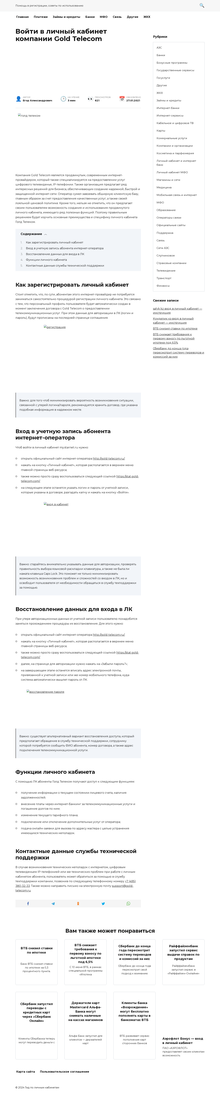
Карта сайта (25, 1071)
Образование (166, 210)
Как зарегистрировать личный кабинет (54, 242)
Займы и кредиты (66, 17)
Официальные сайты (171, 225)
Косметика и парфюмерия (175, 153)
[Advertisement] (78, 70)
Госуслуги (163, 77)
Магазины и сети (168, 179)
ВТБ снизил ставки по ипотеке (175, 328)
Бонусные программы (172, 62)
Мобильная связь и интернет (177, 195)
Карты (161, 130)
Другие (132, 17)
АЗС (159, 47)
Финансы (163, 285)
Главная (22, 17)
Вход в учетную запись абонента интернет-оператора (64, 248)
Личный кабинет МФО (172, 172)
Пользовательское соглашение (64, 1071)
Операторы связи (169, 217)
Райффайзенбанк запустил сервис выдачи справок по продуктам (183, 952)
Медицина (164, 187)
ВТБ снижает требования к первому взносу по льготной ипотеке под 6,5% (174, 338)
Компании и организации (175, 145)
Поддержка (165, 232)
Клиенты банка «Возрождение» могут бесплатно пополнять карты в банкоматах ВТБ (135, 1011)
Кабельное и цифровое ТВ (175, 123)
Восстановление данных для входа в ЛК (55, 254)
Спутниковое (166, 255)
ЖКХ (147, 17)
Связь (117, 17)
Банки (90, 17)
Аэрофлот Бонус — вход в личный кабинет (182, 1041)
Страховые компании (171, 263)
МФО (104, 17)
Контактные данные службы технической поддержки (65, 265)
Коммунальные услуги (172, 138)
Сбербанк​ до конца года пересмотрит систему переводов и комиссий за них (178, 352)
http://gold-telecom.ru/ (109, 458)
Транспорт (164, 278)
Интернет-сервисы (170, 115)
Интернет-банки (168, 108)
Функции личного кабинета (46, 259)
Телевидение (166, 270)
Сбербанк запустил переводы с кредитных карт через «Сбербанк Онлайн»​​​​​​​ (36, 1012)
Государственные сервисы (175, 70)
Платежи (41, 17)
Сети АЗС (163, 248)
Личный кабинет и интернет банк (176, 162)
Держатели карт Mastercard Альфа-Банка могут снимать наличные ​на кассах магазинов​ (85, 1011)
